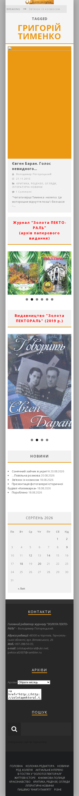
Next (68, 272)
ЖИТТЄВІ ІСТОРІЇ (24, 778)
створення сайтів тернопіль (27, 742)
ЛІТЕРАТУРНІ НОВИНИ (27, 187)
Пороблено (20, 492)
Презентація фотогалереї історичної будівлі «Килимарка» (35, 486)
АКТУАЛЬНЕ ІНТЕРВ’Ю (49, 770)
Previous (11, 272)
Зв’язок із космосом (44, 9)
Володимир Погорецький (34, 174)
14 (48, 555)
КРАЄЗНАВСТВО (20, 782)
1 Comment (24, 191)
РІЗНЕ (57, 789)
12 (30, 555)
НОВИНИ (63, 766)
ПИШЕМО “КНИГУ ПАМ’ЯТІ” (34, 789)
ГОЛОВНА (16, 766)
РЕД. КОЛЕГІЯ (24, 770)
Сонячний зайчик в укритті (31, 471)
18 (21, 564)
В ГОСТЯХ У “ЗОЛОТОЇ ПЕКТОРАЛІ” (40, 774)
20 (39, 564)
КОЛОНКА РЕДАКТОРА (40, 766)
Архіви (12, 682)
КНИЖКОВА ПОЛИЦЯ (51, 778)
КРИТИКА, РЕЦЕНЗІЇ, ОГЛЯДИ (36, 183)
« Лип (21, 588)
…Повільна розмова (26, 475)
